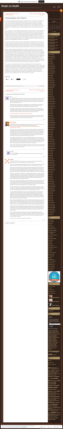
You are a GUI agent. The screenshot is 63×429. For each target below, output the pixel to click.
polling (59, 407)
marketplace (50, 400)
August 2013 (51, 129)
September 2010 (52, 190)
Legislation (51, 240)
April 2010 (51, 198)
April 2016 (51, 77)
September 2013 (52, 127)
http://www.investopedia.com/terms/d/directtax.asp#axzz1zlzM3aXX (21, 113)
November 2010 (52, 186)
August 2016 (51, 73)
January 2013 (51, 141)
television (56, 416)
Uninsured (51, 269)
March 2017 (51, 63)
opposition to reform (52, 405)
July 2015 (51, 89)
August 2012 (51, 150)
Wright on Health (10, 6)
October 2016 (51, 70)
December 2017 (52, 56)
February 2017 (51, 65)
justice (54, 398)
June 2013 (51, 132)
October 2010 (51, 188)
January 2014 (51, 120)
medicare (51, 402)
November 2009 (52, 207)
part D (52, 407)
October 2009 (51, 209)
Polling (50, 250)
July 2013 (51, 131)
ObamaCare (51, 245)
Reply (44, 119)
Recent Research (52, 261)
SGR (49, 415)
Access (54, 368)
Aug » (55, 31)
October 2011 (51, 167)
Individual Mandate (52, 238)
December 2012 (52, 143)
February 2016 (51, 80)
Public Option (51, 255)
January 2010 (51, 204)
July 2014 (51, 110)
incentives (54, 392)
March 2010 (51, 200)
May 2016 (51, 75)
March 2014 (51, 117)
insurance (56, 396)
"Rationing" (50, 330)
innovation (50, 396)
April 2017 (51, 61)
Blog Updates (51, 221)
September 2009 (52, 211)
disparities (55, 373)
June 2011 (51, 174)
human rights (54, 391)
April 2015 (51, 94)
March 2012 (51, 158)
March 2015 (51, 96)
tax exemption (52, 416)
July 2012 (51, 151)
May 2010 (51, 197)
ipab (49, 398)
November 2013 (52, 124)
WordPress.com (52, 293)
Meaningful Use (56, 400)
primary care (53, 410)
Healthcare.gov (54, 380)
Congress (51, 223)
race (57, 412)
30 (48, 30)
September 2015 (52, 85)
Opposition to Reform (53, 247)
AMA (49, 370)
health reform (53, 387)
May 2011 (51, 176)
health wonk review (52, 389)
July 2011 (51, 172)
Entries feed (51, 289)
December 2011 (52, 164)
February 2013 (51, 139)
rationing (50, 414)
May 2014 (51, 113)
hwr (58, 391)
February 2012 (51, 160)
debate (52, 372)
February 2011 (51, 181)
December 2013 (52, 122)
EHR (49, 375)
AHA (58, 368)
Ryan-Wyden (58, 414)
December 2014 (52, 101)
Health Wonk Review (53, 235)
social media (52, 415)
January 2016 (51, 82)
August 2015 (51, 87)
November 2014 (52, 103)
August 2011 (51, 171)
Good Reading (51, 226)
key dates (58, 398)
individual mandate (53, 395)
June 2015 (51, 91)
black (51, 370)
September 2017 (52, 58)
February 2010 (51, 202)
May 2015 (51, 92)
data (56, 371)
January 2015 (51, 99)
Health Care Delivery (53, 230)
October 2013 (51, 125)
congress (52, 371)
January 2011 (51, 183)
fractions (49, 378)
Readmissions (51, 259)
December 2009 (52, 205)
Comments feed (52, 291)
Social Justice (51, 262)
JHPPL (52, 398)
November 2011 (52, 165)
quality (53, 412)
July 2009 (51, 214)
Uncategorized (51, 268)
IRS (50, 398)
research (54, 414)
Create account (52, 286)
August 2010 (51, 191)
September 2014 (52, 106)
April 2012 (51, 157)
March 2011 (51, 179)
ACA (49, 368)
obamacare (54, 404)
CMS (53, 370)
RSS (60, 11)
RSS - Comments (52, 364)
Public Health (51, 254)
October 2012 (51, 146)
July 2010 (51, 193)
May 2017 (51, 59)
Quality (50, 257)
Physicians (51, 248)
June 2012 (51, 153)
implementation (50, 392)
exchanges (56, 376)
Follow (51, 326)
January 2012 (51, 162)
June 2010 (51, 195)
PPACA (50, 409)
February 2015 (51, 98)
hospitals (50, 391)
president (55, 409)
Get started (41, 1)
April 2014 (51, 115)
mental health (56, 402)
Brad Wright (13, 122)
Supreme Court (52, 264)
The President (51, 266)
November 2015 (52, 84)
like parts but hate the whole (52, 399)
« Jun (53, 31)
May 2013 (51, 134)
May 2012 (51, 155)
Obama (49, 404)
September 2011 (52, 169)
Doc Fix (58, 373)
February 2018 (51, 54)
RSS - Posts (51, 362)
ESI (53, 376)
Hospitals (51, 236)
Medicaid (51, 241)
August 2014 (51, 108)
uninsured (56, 417)
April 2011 (51, 178)
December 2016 (52, 66)
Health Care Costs (52, 228)
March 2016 (51, 78)
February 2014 (51, 118)
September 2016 (52, 71)
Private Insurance (52, 252)
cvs (55, 371)
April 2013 (51, 136)
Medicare (51, 243)
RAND (59, 412)
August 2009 (51, 212)
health (52, 378)
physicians (55, 407)
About (50, 360)
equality (50, 376)
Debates (50, 225)
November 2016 (52, 68)
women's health (51, 419)
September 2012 (52, 148)
